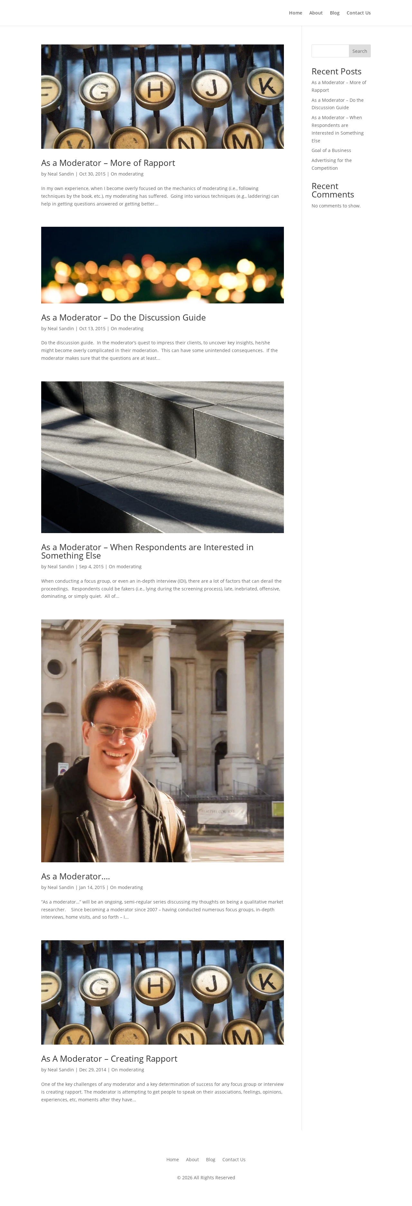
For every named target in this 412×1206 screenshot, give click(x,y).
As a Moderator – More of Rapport (108, 162)
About (316, 13)
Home (295, 13)
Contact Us (359, 13)
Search (359, 51)
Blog (335, 13)
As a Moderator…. (75, 876)
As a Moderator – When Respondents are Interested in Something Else (147, 551)
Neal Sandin (61, 174)
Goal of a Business (331, 150)
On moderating (127, 174)
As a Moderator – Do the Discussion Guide (123, 317)
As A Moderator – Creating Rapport (109, 1058)
